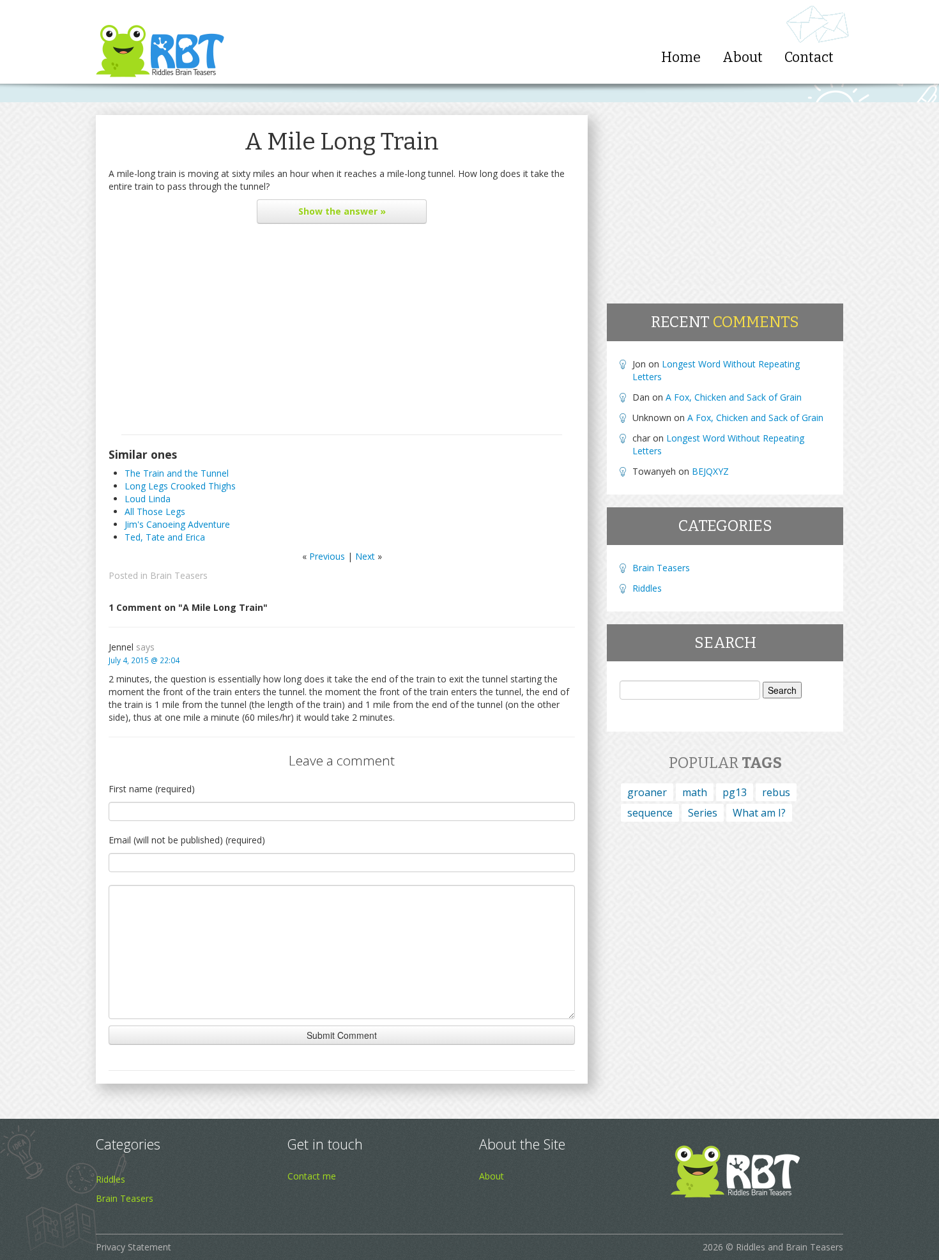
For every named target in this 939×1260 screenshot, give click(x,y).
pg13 (734, 792)
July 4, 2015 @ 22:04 (144, 660)
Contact (809, 57)
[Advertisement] (341, 332)
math (694, 792)
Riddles (647, 588)
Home (681, 57)
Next (365, 556)
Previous (327, 556)
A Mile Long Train (342, 141)
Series (702, 813)
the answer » (342, 211)
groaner (647, 792)
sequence (650, 813)
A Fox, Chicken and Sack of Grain (734, 397)
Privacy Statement (133, 1247)
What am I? (759, 813)
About (742, 57)
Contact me (311, 1176)
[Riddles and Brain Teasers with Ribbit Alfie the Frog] (160, 41)
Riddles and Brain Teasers (789, 1247)
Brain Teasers (179, 575)
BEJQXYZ (710, 471)
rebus (776, 792)
